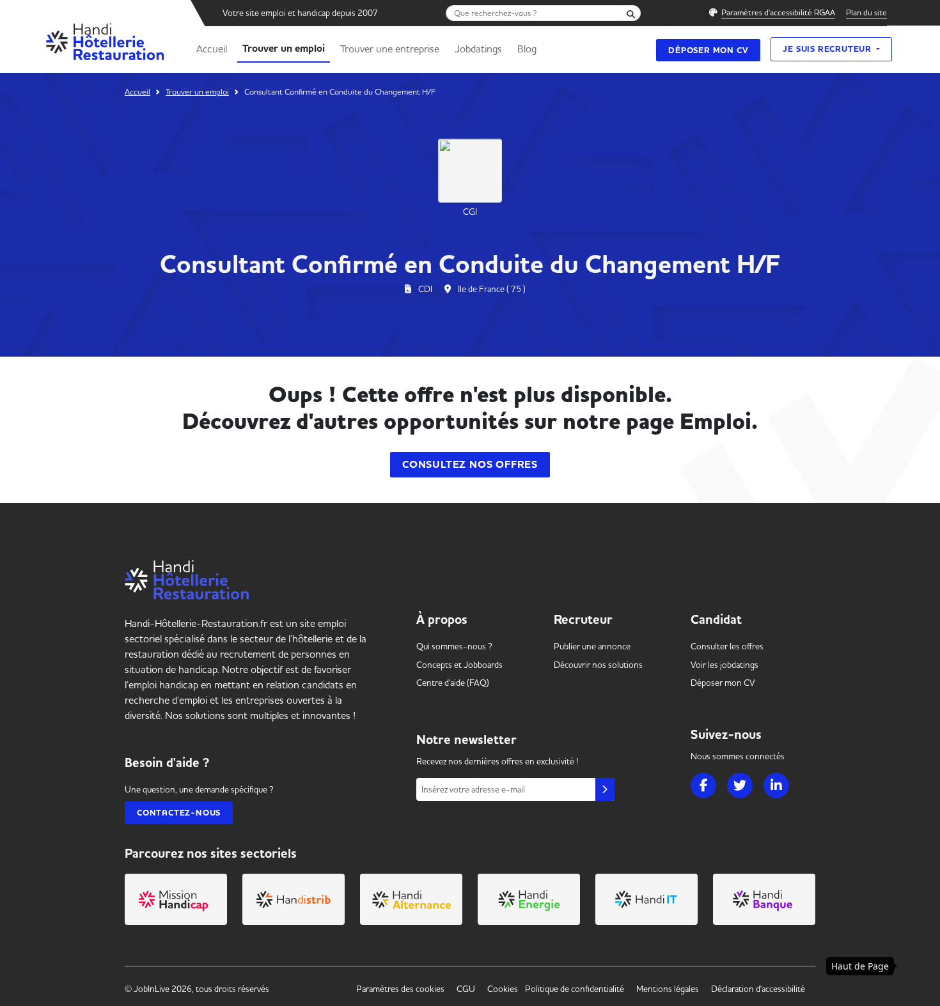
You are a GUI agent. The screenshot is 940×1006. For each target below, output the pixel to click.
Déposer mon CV (708, 50)
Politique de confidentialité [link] (574, 989)
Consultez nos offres (470, 465)
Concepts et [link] (459, 665)
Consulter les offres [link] (727, 646)
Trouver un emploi (283, 49)
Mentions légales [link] (667, 989)
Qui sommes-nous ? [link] (454, 646)
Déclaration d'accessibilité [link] (758, 989)
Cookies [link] (502, 989)
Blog (527, 48)
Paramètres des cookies (400, 989)
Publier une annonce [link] (592, 646)
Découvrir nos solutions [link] (598, 665)
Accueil (211, 48)
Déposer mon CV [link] (723, 682)
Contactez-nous (179, 812)
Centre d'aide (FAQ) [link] (452, 682)
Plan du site (866, 12)
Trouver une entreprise (389, 48)
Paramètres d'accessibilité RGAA (778, 12)
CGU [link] (466, 989)
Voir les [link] (724, 665)
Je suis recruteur (828, 48)
